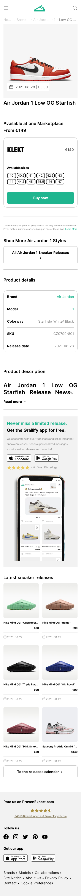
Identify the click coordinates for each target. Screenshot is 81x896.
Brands (9, 872)
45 (31, 181)
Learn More (71, 229)
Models (25, 872)
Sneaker (23, 20)
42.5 (50, 175)
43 (60, 175)
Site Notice (12, 878)
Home (8, 20)
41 (31, 175)
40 (11, 175)
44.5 (21, 181)
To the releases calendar (38, 772)
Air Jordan (41, 20)
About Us (33, 878)
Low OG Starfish (68, 20)
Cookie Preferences (37, 883)
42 (41, 175)
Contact (10, 883)
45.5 (40, 181)
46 (50, 181)
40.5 (21, 175)
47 (60, 181)
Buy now (40, 198)
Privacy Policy (56, 878)
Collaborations (47, 872)
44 (11, 181)
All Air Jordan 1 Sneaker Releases (40, 252)
